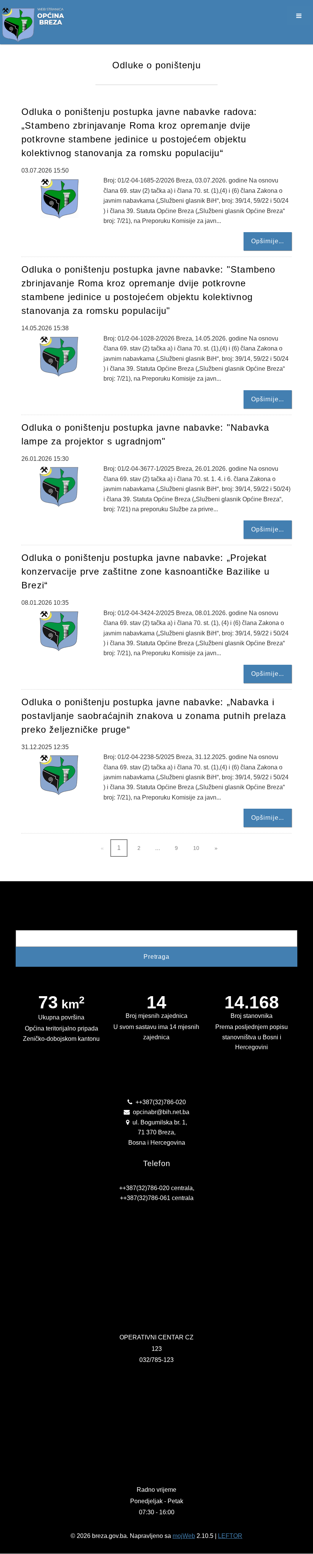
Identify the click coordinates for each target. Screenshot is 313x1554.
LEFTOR (230, 1536)
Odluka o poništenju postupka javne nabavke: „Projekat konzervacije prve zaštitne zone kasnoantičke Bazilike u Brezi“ (145, 571)
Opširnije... (267, 241)
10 (196, 848)
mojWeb (184, 1536)
